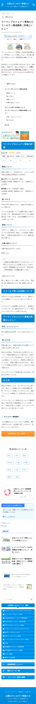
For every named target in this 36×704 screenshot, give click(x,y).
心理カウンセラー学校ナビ (18, 4)
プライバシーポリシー (10, 692)
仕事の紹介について (13, 102)
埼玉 (17, 455)
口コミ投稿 (8, 654)
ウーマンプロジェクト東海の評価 (16, 89)
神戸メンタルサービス (12, 632)
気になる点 (10, 120)
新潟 (9, 470)
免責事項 (21, 692)
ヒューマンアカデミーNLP (13, 614)
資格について (10, 99)
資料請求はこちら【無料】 (17, 434)
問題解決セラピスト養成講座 (14, 647)
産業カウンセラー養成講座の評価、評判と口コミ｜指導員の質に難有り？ (22, 561)
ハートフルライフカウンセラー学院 (16, 639)
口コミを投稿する (9, 517)
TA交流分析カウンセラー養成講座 (16, 618)
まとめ (7, 125)
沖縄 (17, 477)
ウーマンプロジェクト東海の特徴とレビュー (18, 111)
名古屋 (10, 462)
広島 (24, 470)
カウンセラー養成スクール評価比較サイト (18, 698)
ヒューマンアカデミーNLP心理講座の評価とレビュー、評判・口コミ (22, 549)
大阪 (18, 462)
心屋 (6, 643)
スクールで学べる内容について (15, 107)
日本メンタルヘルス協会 (13, 636)
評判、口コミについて (13, 117)
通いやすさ (10, 96)
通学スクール (6, 523)
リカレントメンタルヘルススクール (16, 629)
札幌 (26, 462)
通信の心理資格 (10, 657)
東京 (9, 455)
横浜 (24, 455)
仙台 (17, 470)
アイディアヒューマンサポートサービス (18, 611)
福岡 (9, 477)
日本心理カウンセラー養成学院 (15, 621)
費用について (10, 93)
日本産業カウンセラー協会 (14, 650)
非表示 (13, 84)
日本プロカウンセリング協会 (14, 625)
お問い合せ (28, 692)
